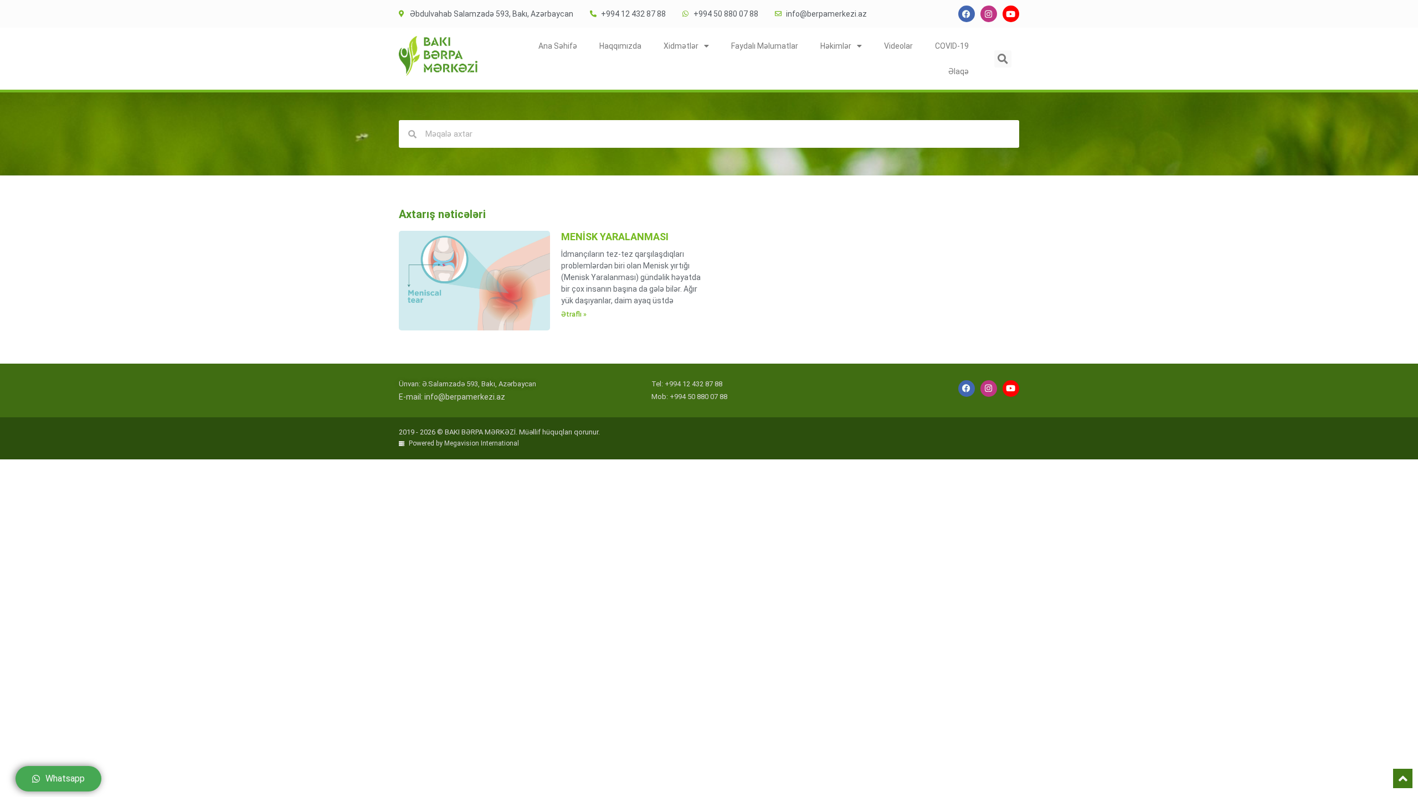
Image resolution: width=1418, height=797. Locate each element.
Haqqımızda (620, 46)
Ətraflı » (574, 314)
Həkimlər (835, 46)
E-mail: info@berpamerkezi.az (452, 396)
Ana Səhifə (557, 46)
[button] (1002, 59)
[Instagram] (988, 14)
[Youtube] (1011, 14)
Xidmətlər (681, 46)
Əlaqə (958, 71)
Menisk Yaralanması (615, 236)
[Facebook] (966, 14)
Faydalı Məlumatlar (764, 46)
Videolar (898, 46)
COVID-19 (952, 46)
